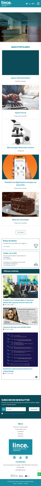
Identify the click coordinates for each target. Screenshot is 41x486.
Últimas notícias (11, 271)
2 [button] (20, 40)
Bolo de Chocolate (20, 220)
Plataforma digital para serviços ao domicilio (21, 184)
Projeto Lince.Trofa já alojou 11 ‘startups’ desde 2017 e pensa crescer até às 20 (18, 301)
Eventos (26, 483)
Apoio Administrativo (20, 78)
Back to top (39, 484)
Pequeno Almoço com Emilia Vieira (17, 327)
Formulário (6, 246)
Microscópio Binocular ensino (20, 148)
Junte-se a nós (10, 253)
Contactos (20, 483)
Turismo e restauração (20, 427)
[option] (20, 27)
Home (14, 483)
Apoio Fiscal (20, 113)
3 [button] (22, 40)
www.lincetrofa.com (9, 265)
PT (33, 4)
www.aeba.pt (7, 259)
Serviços (20, 434)
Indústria (20, 436)
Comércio (20, 431)
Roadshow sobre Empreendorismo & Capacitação (17, 370)
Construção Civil (20, 429)
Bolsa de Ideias (10, 241)
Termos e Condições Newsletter (13, 413)
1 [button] (18, 40)
